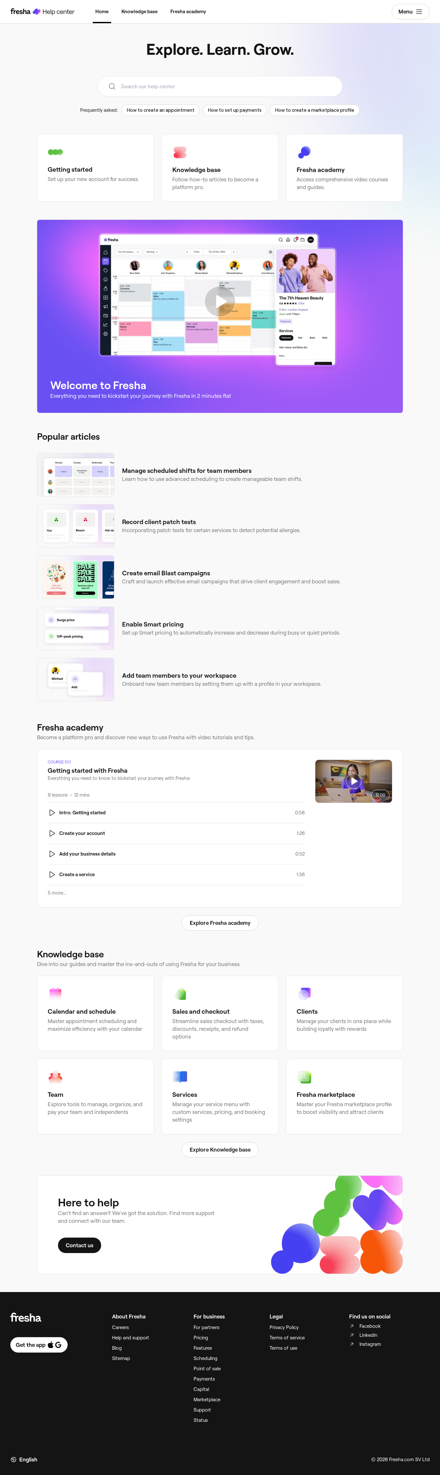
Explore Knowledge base (220, 1150)
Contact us (79, 1245)
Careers (120, 1327)
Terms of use (283, 1348)
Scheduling (205, 1358)
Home (102, 11)
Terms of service (287, 1337)
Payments (204, 1379)
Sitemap (121, 1358)
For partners (206, 1327)
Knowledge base (139, 11)
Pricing (201, 1337)
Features (203, 1348)
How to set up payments (235, 110)
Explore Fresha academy (220, 923)
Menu (405, 11)
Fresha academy (188, 11)
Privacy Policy (284, 1327)
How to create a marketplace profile (314, 110)
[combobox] (220, 86)
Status (201, 1420)
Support (202, 1410)
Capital (201, 1389)
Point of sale (207, 1368)
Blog (117, 1348)
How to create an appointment (161, 110)
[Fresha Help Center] (42, 11)
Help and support (130, 1337)
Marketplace (207, 1399)
